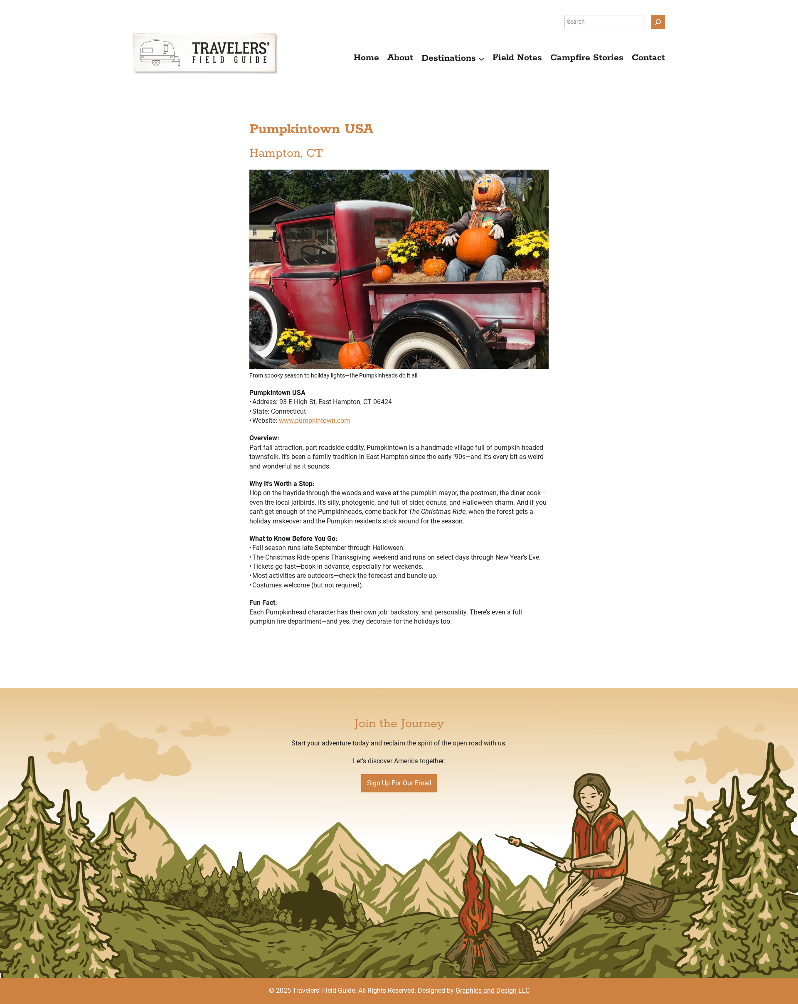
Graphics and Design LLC (493, 990)
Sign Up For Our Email (399, 783)
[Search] (658, 22)
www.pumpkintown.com (314, 420)
